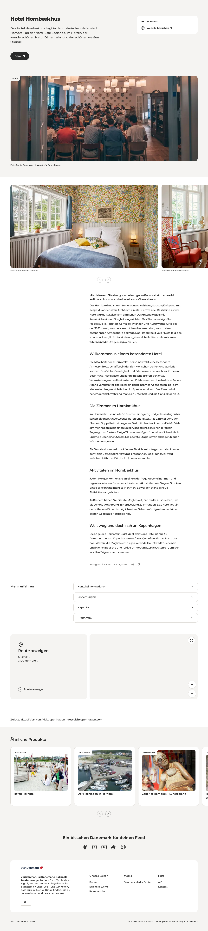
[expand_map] (191, 640)
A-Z (160, 882)
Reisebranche (97, 891)
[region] (144, 666)
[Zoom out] (192, 694)
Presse (93, 882)
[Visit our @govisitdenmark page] (114, 847)
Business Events (98, 886)
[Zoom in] (192, 685)
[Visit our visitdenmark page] (104, 847)
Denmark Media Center (138, 882)
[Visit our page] (94, 847)
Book (17, 56)
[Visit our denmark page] (85, 847)
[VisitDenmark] (32, 867)
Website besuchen (158, 28)
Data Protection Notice (139, 921)
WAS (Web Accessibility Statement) (177, 921)
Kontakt (163, 886)
